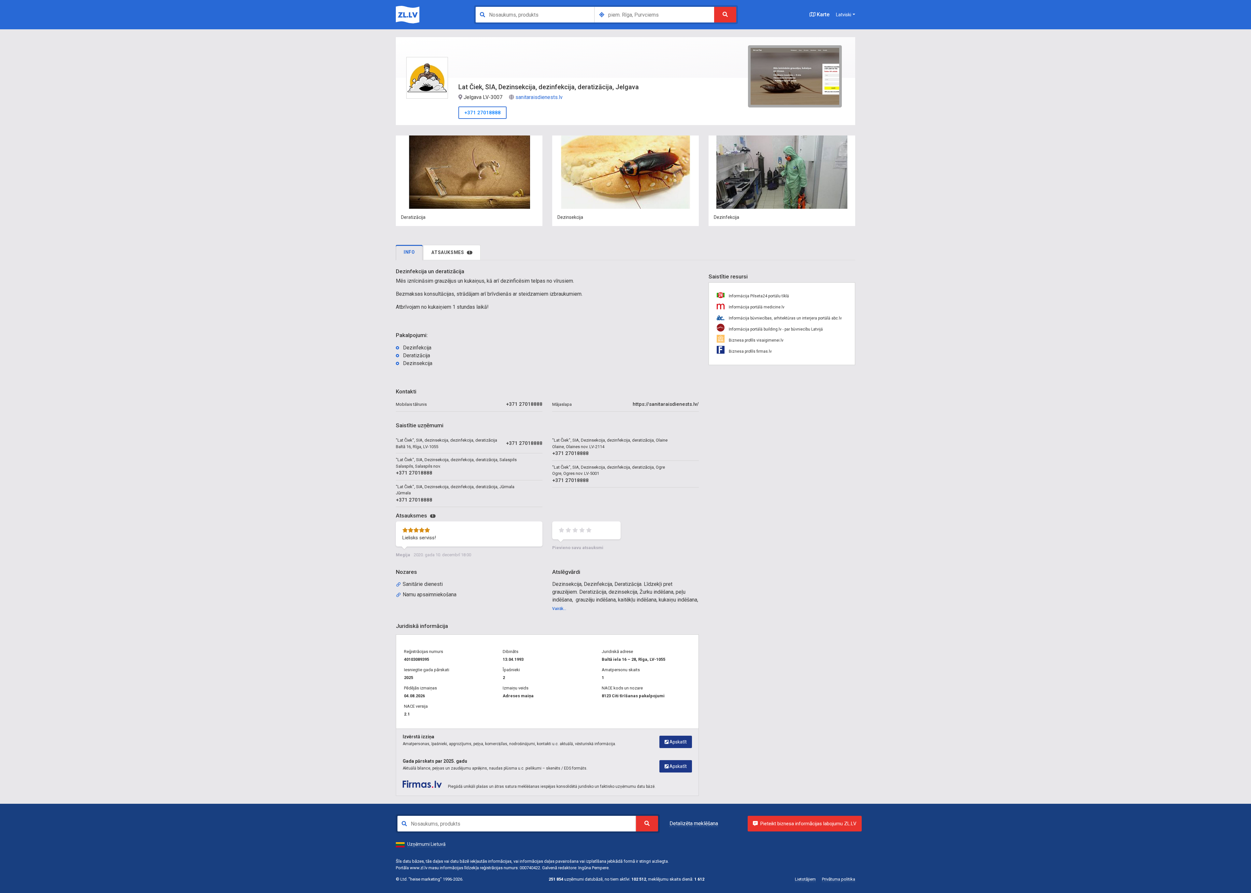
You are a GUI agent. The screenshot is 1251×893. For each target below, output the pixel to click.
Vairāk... (559, 608)
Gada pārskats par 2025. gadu (435, 761)
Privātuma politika (838, 879)
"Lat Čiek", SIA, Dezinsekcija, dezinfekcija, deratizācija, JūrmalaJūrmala (455, 490)
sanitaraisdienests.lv (539, 97)
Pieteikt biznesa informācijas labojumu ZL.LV (808, 824)
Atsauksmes (450, 252)
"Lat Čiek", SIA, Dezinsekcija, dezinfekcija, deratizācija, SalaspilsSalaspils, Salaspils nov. (456, 463)
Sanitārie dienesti (423, 584)
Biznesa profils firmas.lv (750, 351)
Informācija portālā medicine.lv (756, 307)
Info (409, 252)
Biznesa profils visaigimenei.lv (756, 340)
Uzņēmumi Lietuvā (426, 844)
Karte (822, 14)
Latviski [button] (843, 14)
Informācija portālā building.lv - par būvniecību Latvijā (775, 329)
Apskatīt (678, 741)
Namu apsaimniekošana (429, 594)
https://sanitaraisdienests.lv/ (666, 404)
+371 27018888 (482, 113)
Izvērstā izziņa (418, 736)
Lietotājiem (805, 879)
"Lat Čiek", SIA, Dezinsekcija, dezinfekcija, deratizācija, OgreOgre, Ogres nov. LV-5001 (608, 470)
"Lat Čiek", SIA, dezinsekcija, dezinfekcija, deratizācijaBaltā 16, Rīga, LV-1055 (446, 443)
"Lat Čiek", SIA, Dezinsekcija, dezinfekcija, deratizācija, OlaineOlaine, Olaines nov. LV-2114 (610, 443)
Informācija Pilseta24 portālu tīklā (758, 296)
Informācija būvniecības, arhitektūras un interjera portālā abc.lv (785, 318)
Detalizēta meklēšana (693, 823)
